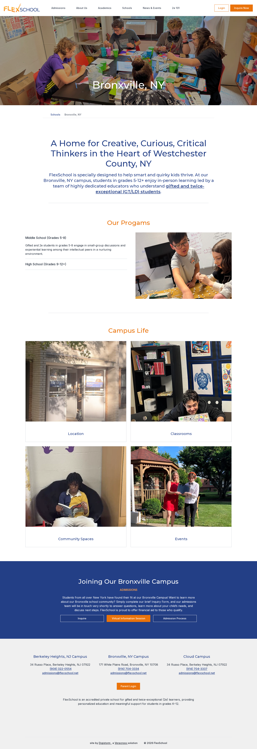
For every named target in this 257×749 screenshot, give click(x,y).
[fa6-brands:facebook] (115, 726)
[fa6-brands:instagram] (124, 726)
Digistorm (105, 742)
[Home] (15, 8)
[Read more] (115, 726)
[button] (44, 114)
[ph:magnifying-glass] (209, 8)
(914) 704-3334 (128, 669)
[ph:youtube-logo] (141, 726)
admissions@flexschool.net (60, 673)
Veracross (121, 742)
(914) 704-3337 (196, 669)
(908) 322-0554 (61, 669)
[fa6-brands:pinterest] (132, 726)
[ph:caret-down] (124, 237)
